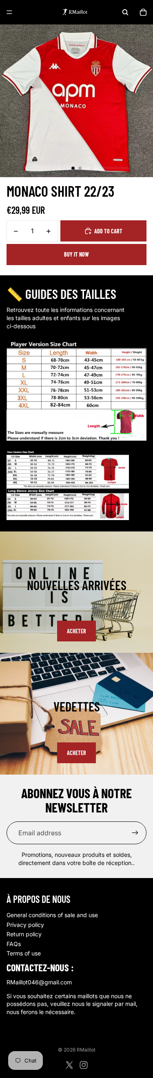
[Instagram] (84, 1065)
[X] (69, 1065)
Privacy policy (25, 924)
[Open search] (125, 12)
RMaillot (86, 1050)
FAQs (14, 943)
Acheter (76, 631)
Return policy (24, 934)
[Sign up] (135, 833)
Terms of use (24, 953)
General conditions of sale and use (52, 914)
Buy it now (76, 254)
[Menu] (9, 12)
